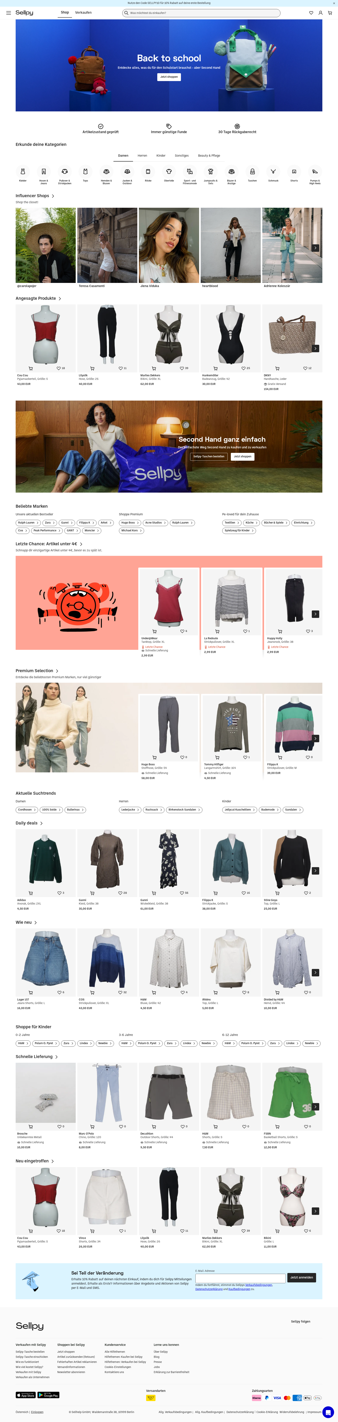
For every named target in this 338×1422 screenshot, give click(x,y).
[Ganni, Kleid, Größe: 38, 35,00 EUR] (107, 859)
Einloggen (37, 1412)
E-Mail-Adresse (205, 1271)
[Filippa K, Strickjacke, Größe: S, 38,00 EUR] (231, 859)
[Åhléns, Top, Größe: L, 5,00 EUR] (231, 958)
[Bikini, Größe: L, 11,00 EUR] (292, 1197)
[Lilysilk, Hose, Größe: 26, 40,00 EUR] (107, 334)
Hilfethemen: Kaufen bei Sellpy (123, 1357)
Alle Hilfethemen (115, 1352)
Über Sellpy (161, 1352)
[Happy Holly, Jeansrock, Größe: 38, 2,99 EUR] (295, 598)
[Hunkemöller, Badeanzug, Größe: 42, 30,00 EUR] (231, 334)
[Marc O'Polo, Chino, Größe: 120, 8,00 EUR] (107, 1093)
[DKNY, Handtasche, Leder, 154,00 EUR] (292, 334)
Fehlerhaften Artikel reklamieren (77, 1362)
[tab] (123, 156)
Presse (158, 1362)
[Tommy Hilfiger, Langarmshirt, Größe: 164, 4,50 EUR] (232, 724)
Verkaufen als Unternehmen (32, 1377)
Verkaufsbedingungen (258, 1285)
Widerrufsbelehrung (292, 1412)
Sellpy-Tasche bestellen (30, 1352)
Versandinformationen (71, 1367)
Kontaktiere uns (114, 1372)
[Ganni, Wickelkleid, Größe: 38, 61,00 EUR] (169, 859)
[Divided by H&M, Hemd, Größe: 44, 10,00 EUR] (292, 958)
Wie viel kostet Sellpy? (29, 1367)
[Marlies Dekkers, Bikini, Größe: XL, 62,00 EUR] (169, 334)
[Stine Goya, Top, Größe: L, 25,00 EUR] (292, 859)
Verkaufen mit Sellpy (28, 1372)
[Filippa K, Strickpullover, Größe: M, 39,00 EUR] (295, 724)
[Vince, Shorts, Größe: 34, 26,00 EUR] (107, 1197)
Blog (156, 1357)
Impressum (314, 1412)
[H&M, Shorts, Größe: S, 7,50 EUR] (231, 1093)
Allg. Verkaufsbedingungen (175, 1412)
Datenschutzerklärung (209, 1289)
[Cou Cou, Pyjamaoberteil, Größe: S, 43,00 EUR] (46, 334)
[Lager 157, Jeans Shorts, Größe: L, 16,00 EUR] (46, 958)
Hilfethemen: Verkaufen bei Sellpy (125, 1362)
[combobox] (201, 13)
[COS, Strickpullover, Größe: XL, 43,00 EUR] (107, 958)
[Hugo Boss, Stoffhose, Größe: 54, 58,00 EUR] (169, 724)
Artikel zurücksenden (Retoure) (76, 1357)
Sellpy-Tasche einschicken (32, 1357)
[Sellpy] (24, 13)
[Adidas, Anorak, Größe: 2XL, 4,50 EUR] (46, 859)
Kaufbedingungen (239, 1289)
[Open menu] (8, 13)
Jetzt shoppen (66, 1352)
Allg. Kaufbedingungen (209, 1412)
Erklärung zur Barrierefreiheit (171, 1372)
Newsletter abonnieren (71, 1372)
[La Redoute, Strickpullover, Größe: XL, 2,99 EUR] (232, 598)
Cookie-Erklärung (267, 1412)
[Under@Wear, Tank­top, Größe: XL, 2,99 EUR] (169, 598)
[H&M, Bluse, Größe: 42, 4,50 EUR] (169, 958)
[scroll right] (315, 248)
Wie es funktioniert (27, 1362)
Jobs (157, 1367)
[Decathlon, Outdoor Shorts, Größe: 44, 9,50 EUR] (169, 1093)
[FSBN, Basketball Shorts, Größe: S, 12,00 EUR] (292, 1093)
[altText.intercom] (328, 1412)
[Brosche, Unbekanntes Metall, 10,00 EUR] (46, 1093)
